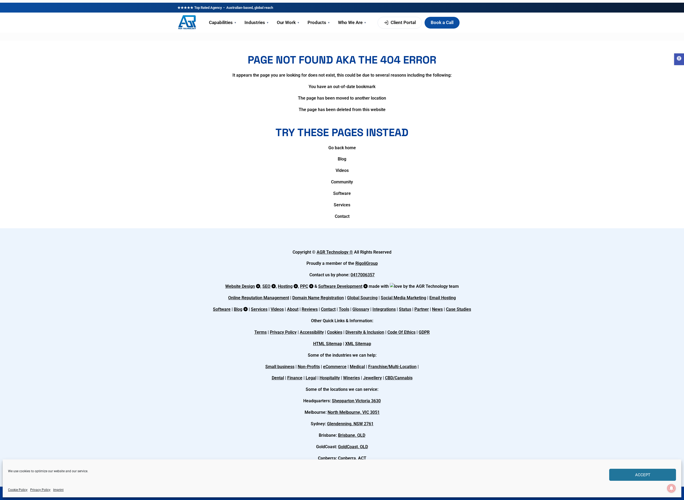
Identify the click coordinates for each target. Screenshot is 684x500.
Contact (342, 216)
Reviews (310, 309)
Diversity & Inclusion (364, 332)
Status (405, 309)
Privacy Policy (40, 490)
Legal (311, 377)
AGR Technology (333, 252)
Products (318, 22)
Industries (256, 22)
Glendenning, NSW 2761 (350, 423)
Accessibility (312, 332)
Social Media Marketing (403, 297)
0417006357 (363, 274)
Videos (342, 170)
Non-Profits (309, 366)
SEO (266, 286)
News (437, 309)
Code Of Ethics (401, 332)
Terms (260, 332)
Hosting (285, 286)
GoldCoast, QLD (353, 446)
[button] (679, 59)
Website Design (240, 286)
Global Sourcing (362, 297)
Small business (279, 366)
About (292, 309)
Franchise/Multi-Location (392, 366)
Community (342, 181)
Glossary (360, 309)
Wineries (351, 377)
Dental (278, 377)
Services (342, 204)
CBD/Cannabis (399, 377)
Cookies (334, 332)
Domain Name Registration (318, 297)
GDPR (424, 332)
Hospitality (330, 377)
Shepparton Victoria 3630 (356, 400)
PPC (304, 286)
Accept (642, 475)
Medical (357, 366)
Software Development (340, 286)
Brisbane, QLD (351, 435)
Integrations (384, 309)
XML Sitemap (358, 343)
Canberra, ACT (352, 458)
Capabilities (222, 22)
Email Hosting (442, 297)
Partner (421, 309)
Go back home (342, 147)
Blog (342, 159)
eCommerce (335, 366)
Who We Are (352, 22)
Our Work (288, 22)
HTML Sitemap (327, 343)
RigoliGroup (366, 263)
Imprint (58, 490)
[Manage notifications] (671, 488)
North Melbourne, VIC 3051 (354, 412)
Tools (344, 309)
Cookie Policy (18, 490)
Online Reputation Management (258, 297)
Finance (294, 377)
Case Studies (458, 309)
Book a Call (442, 22)
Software (342, 193)
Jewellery (372, 377)
